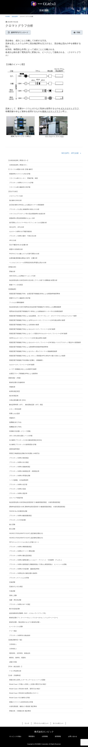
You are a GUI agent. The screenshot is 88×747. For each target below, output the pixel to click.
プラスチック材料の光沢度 (18, 484)
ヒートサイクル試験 (16, 626)
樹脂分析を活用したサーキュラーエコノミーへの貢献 (27, 680)
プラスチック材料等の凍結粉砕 (19, 635)
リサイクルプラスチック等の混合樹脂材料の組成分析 (27, 214)
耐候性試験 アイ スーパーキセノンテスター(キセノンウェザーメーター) (33, 617)
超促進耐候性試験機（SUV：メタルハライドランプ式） (28, 613)
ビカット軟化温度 (15, 409)
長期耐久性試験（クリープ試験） (20, 431)
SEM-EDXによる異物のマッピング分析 (22, 276)
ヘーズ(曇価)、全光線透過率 (18, 480)
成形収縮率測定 (14, 449)
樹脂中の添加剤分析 (16, 249)
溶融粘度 (12, 387)
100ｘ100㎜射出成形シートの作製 (20, 436)
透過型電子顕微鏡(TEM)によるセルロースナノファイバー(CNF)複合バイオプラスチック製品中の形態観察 (45, 342)
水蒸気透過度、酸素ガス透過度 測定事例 (23, 706)
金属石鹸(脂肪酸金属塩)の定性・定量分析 (23, 258)
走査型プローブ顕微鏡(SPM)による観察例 (23, 373)
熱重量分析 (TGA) (15, 422)
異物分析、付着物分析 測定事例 (20, 711)
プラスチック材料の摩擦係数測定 (20, 546)
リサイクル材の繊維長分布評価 (19, 187)
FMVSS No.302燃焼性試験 (18, 511)
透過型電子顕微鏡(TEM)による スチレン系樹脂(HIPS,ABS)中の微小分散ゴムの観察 (37, 356)
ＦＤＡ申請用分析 (15, 671)
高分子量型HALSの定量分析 (18, 245)
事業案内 (32, 736)
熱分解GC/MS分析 (15, 200)
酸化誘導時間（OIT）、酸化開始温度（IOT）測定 (26, 404)
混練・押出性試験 (15, 600)
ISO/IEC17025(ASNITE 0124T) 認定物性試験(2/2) (26, 538)
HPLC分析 (12, 240)
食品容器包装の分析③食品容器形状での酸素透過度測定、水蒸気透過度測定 (34, 502)
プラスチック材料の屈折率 (18, 493)
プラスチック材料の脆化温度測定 (20, 555)
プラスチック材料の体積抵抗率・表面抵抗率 (24, 471)
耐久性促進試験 (14, 609)
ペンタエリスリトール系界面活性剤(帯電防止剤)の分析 (27, 262)
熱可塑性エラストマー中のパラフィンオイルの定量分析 (28, 222)
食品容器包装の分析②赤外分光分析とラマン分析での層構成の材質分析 (33, 280)
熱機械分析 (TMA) (15, 427)
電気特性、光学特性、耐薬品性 (19, 653)
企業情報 (45, 736)
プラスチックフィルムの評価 (19, 578)
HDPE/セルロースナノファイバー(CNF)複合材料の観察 (27, 338)
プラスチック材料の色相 (17, 489)
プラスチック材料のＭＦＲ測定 (19, 604)
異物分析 (12, 271)
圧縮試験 (12, 582)
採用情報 (58, 736)
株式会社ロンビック (44, 731)
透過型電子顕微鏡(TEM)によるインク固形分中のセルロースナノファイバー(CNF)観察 (38, 333)
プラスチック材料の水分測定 (19, 462)
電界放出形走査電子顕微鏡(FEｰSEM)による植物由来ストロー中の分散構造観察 (36, 311)
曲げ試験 (12, 524)
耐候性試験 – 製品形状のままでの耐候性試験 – (25, 622)
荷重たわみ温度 (14, 413)
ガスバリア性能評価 (16, 498)
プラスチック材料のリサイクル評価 (21, 182)
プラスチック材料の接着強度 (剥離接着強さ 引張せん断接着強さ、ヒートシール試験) (38, 564)
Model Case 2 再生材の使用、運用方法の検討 (24, 689)
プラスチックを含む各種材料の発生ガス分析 (24, 209)
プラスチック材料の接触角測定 (19, 467)
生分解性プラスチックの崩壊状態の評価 (22, 444)
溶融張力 (12, 418)
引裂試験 (12, 591)
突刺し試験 (13, 595)
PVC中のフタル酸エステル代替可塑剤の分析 (24, 254)
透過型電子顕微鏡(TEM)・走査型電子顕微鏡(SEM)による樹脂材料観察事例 (34, 293)
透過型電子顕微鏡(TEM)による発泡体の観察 (24, 324)
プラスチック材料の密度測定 (19, 458)
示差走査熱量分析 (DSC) (17, 400)
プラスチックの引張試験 (17, 520)
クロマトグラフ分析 (16, 196)
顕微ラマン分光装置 (16, 285)
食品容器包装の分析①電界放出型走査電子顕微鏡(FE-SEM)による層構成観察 (35, 307)
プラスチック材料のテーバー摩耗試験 (22, 551)
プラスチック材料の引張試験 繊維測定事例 (24, 569)
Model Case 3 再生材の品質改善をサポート (24, 693)
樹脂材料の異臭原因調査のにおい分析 (22, 218)
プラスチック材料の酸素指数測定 (20, 515)
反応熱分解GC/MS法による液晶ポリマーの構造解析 (26, 205)
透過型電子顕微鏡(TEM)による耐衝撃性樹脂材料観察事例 (28, 347)
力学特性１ (13, 644)
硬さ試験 (12, 529)
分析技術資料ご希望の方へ (18, 165)
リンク (27, 723)
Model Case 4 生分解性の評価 (19, 697)
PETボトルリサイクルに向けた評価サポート (24, 542)
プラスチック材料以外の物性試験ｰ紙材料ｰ (23, 573)
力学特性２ (13, 649)
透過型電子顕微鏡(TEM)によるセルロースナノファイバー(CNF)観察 (32, 329)
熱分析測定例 (13, 396)
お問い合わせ (72, 736)
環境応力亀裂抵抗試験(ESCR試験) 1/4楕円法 (24, 453)
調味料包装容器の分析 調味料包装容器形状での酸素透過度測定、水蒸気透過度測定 (37, 507)
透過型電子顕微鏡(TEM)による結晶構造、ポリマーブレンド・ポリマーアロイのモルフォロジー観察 (43, 316)
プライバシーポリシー (41, 723)
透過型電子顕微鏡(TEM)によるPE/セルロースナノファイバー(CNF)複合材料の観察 (37, 320)
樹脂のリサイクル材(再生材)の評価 (21, 702)
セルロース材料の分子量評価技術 (20, 231)
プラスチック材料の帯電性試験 (19, 475)
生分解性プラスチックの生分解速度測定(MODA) (25, 440)
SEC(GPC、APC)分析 (70, 153)
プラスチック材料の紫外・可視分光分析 (22, 236)
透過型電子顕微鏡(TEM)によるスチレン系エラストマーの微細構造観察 (33, 351)
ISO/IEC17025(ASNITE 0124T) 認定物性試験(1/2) (26, 533)
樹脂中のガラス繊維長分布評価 (19, 298)
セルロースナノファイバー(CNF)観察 (21, 364)
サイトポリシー (58, 723)
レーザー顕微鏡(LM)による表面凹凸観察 (22, 369)
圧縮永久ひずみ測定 (16, 586)
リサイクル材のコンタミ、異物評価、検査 (23, 178)
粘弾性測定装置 (14, 391)
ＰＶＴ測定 (13, 631)
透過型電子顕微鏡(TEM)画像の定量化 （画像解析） (26, 360)
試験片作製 (13, 662)
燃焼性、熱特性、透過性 (17, 657)
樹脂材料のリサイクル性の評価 (19, 174)
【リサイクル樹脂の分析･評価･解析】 (20, 169)
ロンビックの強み (15, 736)
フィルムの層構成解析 (16, 302)
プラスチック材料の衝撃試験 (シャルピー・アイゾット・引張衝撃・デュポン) (35, 560)
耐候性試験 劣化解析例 (17, 382)
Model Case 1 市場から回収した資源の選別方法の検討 (27, 684)
